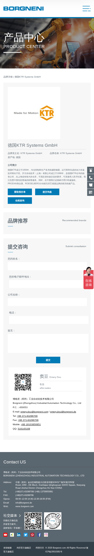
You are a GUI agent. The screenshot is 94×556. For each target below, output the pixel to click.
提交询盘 (47, 192)
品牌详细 (8, 77)
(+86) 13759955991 (44, 491)
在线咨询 (19, 200)
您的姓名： (14, 258)
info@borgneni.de (24, 503)
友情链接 (7, 548)
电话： (13, 312)
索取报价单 (20, 192)
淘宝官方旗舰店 (24, 548)
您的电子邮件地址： (20, 276)
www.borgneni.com (25, 506)
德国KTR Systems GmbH (28, 77)
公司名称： (14, 294)
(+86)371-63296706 (25, 491)
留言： (11, 330)
